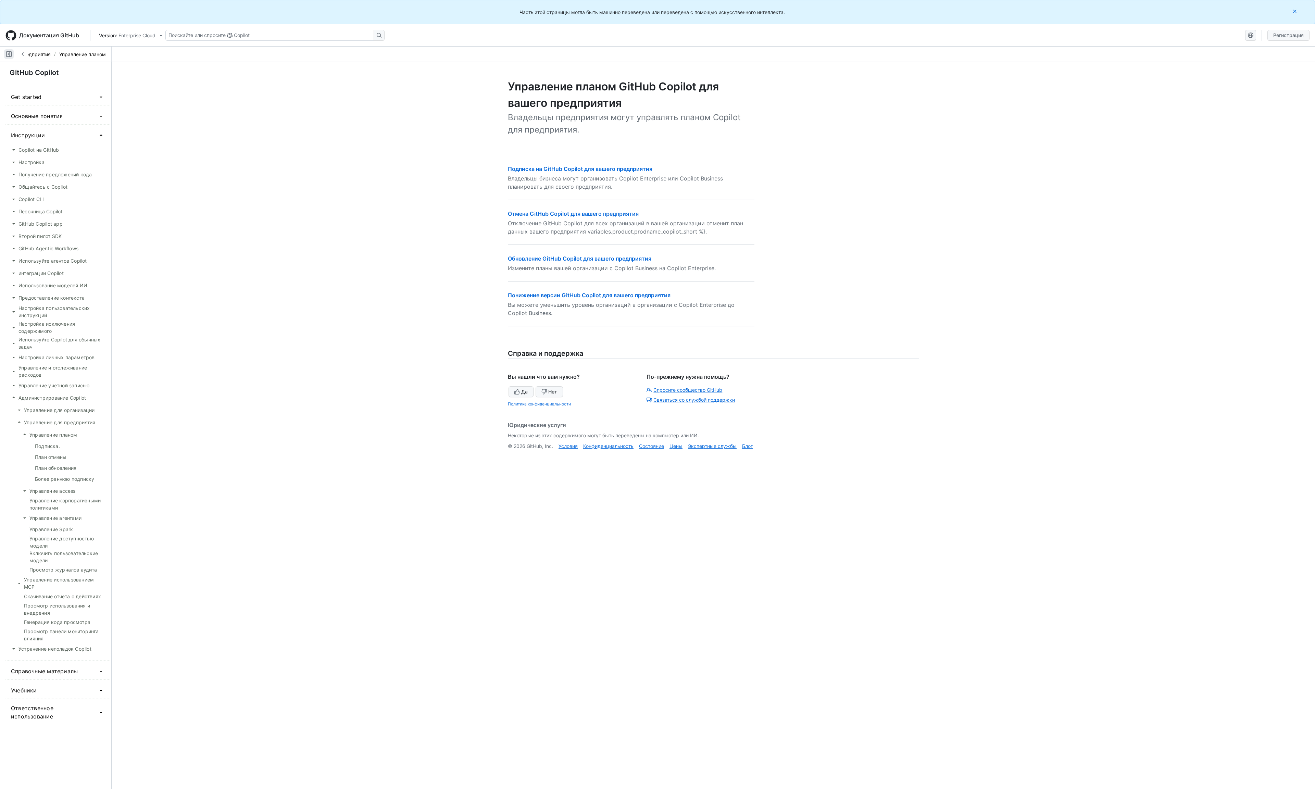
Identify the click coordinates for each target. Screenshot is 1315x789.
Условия (568, 446)
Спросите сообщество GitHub (687, 390)
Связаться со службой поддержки (694, 400)
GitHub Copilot (34, 72)
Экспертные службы (712, 446)
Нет (552, 391)
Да (524, 391)
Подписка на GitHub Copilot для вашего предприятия (580, 168)
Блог (747, 446)
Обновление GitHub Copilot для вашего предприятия (579, 258)
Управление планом (82, 54)
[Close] (1295, 11)
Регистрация (1288, 35)
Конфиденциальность (608, 446)
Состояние (651, 446)
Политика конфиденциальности (539, 403)
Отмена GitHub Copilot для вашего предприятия (573, 213)
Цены (675, 446)
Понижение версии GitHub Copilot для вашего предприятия (589, 295)
